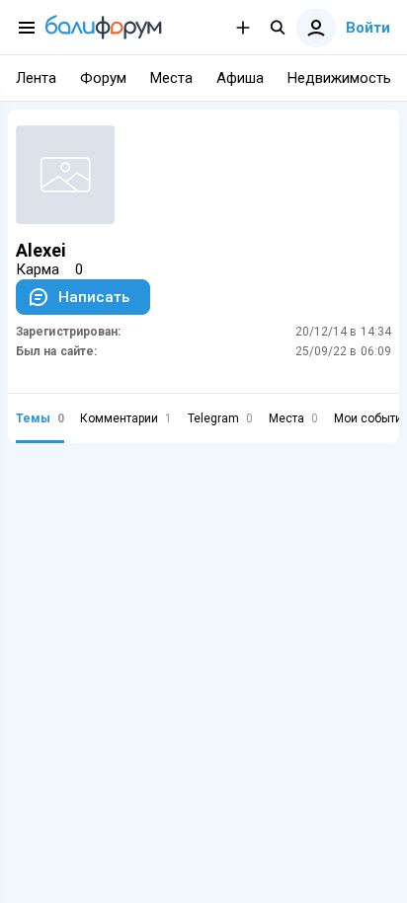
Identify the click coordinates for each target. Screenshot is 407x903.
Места (293, 418)
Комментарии (126, 418)
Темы (40, 418)
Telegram (220, 418)
